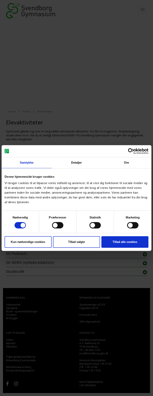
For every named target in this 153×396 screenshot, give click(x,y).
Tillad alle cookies (125, 242)
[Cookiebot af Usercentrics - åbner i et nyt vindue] (131, 151)
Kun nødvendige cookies (28, 242)
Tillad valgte (76, 242)
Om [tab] (126, 162)
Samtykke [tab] (26, 162)
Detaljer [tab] (76, 162)
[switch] (57, 225)
